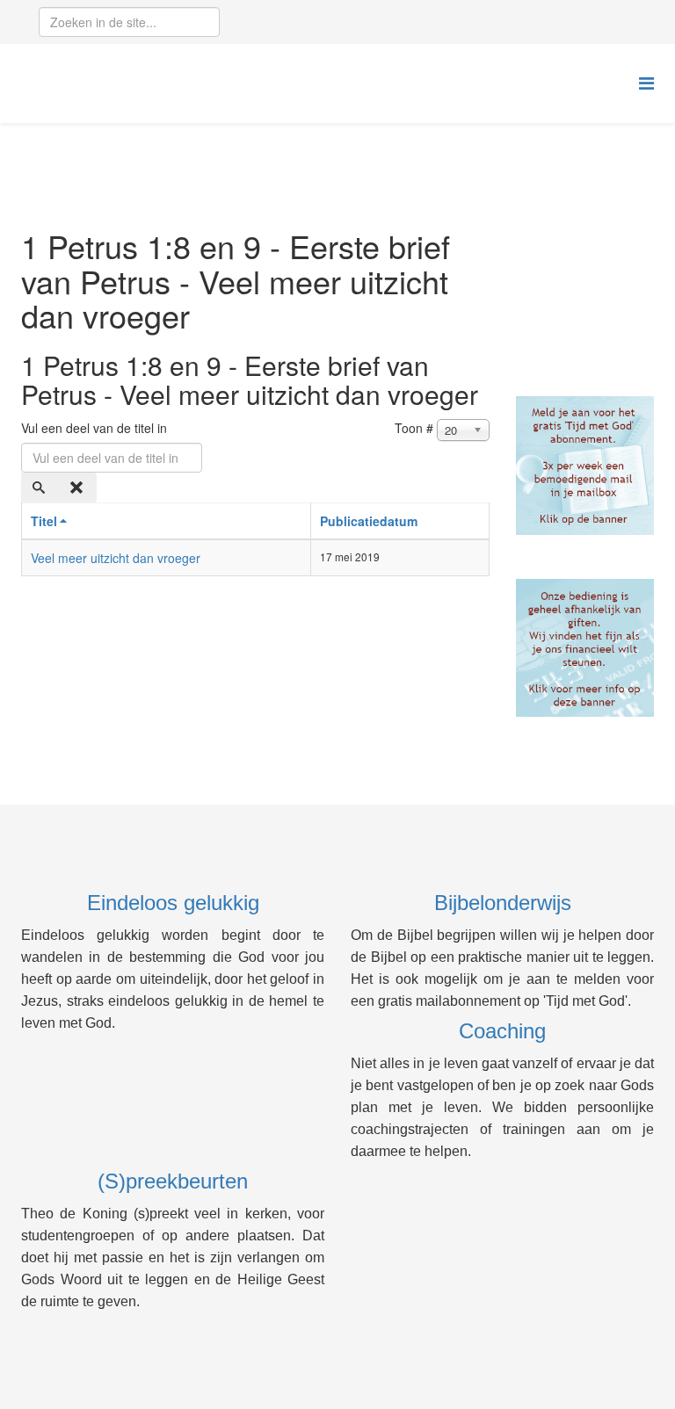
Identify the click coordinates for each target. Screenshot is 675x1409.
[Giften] (585, 648)
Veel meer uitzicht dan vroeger (115, 558)
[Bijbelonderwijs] (585, 465)
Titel (44, 521)
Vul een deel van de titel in (96, 428)
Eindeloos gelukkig (173, 902)
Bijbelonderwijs (502, 902)
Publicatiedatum (368, 521)
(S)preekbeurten (173, 1181)
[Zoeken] (40, 487)
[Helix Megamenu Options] (646, 82)
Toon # (414, 428)
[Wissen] (78, 487)
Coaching (502, 1031)
